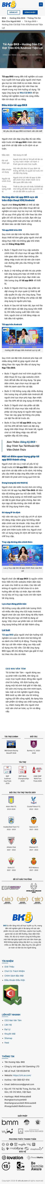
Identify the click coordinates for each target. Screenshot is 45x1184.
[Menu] (41, 4)
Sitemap (8, 1038)
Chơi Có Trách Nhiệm (14, 971)
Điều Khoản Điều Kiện (14, 980)
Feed (6, 1042)
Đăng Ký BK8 (27, 441)
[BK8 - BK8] (14, 4)
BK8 (4, 18)
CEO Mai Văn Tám (35, 55)
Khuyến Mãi (9, 1033)
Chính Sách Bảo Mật (14, 975)
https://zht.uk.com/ (22, 1075)
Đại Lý (7, 1029)
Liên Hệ (8, 1024)
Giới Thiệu (9, 966)
